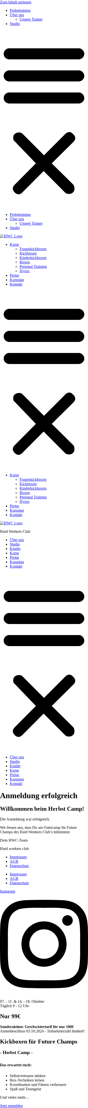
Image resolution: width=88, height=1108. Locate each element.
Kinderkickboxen (33, 258)
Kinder (15, 549)
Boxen (25, 262)
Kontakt (16, 284)
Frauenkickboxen (33, 249)
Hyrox (25, 271)
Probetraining (20, 10)
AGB (14, 861)
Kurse (14, 244)
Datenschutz (19, 866)
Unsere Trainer (31, 19)
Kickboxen (28, 253)
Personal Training (33, 266)
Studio (15, 24)
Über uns (17, 15)
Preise (14, 275)
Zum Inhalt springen (15, 2)
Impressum (18, 857)
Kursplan (17, 280)
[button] (44, 119)
